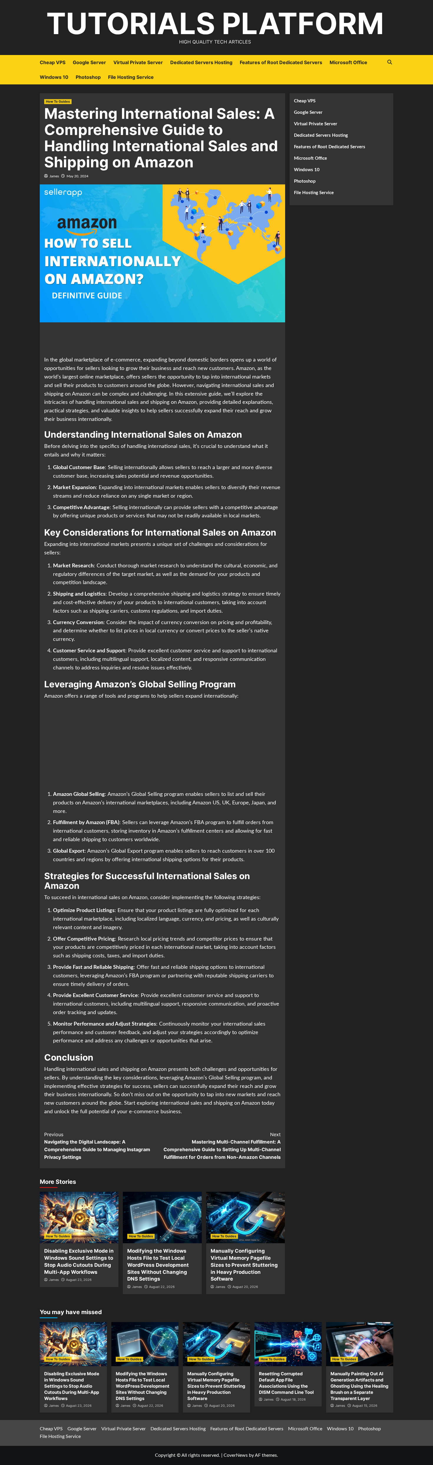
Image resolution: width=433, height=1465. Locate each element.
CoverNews (236, 1455)
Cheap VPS (52, 62)
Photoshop (88, 77)
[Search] (389, 62)
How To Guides (58, 101)
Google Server (89, 62)
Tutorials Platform (215, 23)
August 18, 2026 (293, 1399)
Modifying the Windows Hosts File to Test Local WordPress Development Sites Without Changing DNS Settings (158, 1265)
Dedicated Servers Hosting (201, 62)
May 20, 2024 (77, 176)
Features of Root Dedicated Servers (281, 62)
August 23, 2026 (79, 1280)
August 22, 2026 (162, 1287)
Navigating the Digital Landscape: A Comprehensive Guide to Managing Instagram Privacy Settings (97, 1145)
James (54, 176)
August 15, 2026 (364, 1406)
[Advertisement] (162, 340)
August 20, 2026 (245, 1287)
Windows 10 (54, 77)
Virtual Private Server (138, 62)
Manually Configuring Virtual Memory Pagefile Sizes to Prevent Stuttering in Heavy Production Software (244, 1265)
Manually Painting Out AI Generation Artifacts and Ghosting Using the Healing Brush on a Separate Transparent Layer (359, 1386)
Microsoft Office (348, 62)
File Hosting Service (131, 77)
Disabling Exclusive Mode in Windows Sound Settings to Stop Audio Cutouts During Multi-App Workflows (71, 1386)
